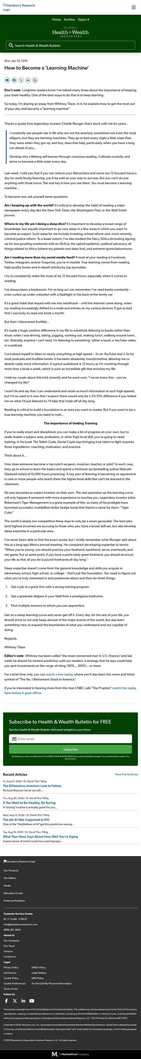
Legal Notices (39, 972)
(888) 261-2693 (12, 929)
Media (7, 885)
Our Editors (10, 877)
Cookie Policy (11, 978)
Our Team (9, 945)
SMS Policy (38, 978)
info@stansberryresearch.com (20, 924)
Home (56, 19)
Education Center (13, 893)
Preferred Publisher (14, 900)
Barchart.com (28, 1024)
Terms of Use (11, 988)
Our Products (11, 870)
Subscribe (70, 749)
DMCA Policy (39, 967)
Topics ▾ (83, 19)
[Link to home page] (21, 7)
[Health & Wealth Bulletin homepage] (70, 32)
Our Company (11, 940)
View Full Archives (126, 774)
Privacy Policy (11, 967)
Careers (8, 951)
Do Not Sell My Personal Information (51, 983)
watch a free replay (59, 674)
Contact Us (10, 956)
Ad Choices (10, 972)
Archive (69, 19)
